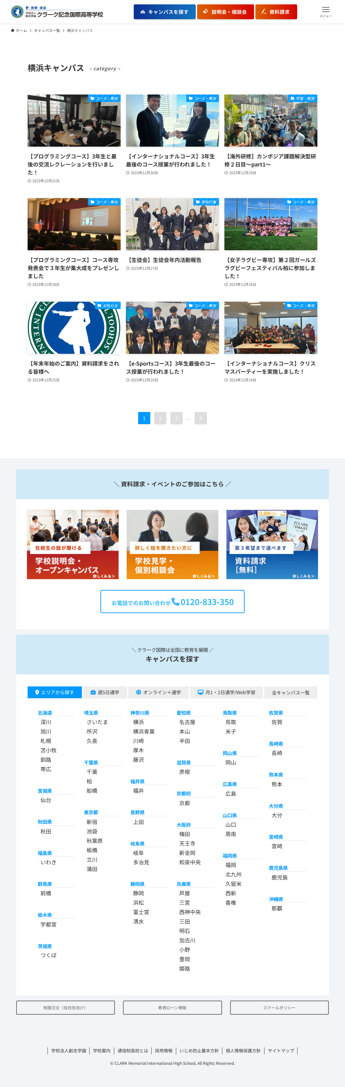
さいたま (97, 722)
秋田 (45, 831)
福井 (138, 790)
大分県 (276, 805)
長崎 (277, 753)
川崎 (138, 741)
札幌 (45, 741)
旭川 (45, 731)
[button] (325, 12)
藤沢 (138, 759)
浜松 (138, 902)
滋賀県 (184, 762)
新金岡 (187, 853)
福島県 (45, 852)
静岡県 (137, 883)
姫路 (184, 968)
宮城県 (45, 790)
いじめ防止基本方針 (199, 1050)
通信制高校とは (133, 1050)
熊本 (277, 784)
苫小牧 (48, 750)
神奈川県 (139, 712)
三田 (184, 921)
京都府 (184, 793)
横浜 (138, 722)
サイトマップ (281, 1050)
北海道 (45, 712)
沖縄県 (276, 898)
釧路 (45, 759)
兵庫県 (184, 883)
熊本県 (276, 774)
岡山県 (230, 752)
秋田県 (45, 821)
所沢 (92, 731)
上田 (138, 822)
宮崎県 (276, 836)
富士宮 (141, 912)
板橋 (92, 850)
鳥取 (230, 722)
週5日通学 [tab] (108, 692)
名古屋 (187, 722)
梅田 (184, 834)
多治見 (141, 862)
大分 (277, 815)
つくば (48, 955)
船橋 (92, 790)
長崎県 (276, 743)
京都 (184, 803)
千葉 (92, 771)
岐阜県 (137, 843)
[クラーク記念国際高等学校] (57, 11)
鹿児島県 (278, 867)
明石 (184, 931)
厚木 (138, 750)
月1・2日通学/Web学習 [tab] (230, 692)
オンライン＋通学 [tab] (162, 692)
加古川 (187, 940)
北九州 (233, 874)
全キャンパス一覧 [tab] (291, 692)
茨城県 (45, 945)
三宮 (184, 902)
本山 (184, 731)
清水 (138, 921)
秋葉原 (95, 840)
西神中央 (190, 912)
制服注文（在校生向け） (65, 1007)
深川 (45, 722)
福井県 (137, 781)
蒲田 (92, 869)
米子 (230, 731)
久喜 (92, 741)
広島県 (230, 783)
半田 (184, 741)
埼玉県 (91, 712)
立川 (92, 859)
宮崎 (277, 846)
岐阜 (138, 853)
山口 (230, 824)
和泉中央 (190, 862)
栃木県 (45, 914)
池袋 (92, 831)
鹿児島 (280, 877)
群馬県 (45, 883)
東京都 (91, 812)
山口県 (230, 815)
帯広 (45, 769)
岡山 (230, 762)
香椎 (230, 902)
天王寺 (187, 843)
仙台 (45, 800)
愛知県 (184, 712)
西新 (230, 893)
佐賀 (277, 722)
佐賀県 (276, 712)
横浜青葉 (144, 731)
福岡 (230, 865)
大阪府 (184, 824)
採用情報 (163, 1050)
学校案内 (102, 1050)
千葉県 (91, 762)
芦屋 (184, 893)
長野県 (137, 812)
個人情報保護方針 (243, 1050)
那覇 (277, 908)
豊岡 (184, 959)
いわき (48, 862)
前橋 (45, 893)
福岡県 (230, 855)
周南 (230, 834)
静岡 (138, 893)
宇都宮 (48, 924)
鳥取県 (230, 712)
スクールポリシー (279, 1007)
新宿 (92, 822)
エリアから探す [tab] (57, 692)
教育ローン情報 (172, 1007)
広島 (230, 793)
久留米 (233, 883)
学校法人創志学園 (68, 1050)
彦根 (184, 771)
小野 (184, 949)
